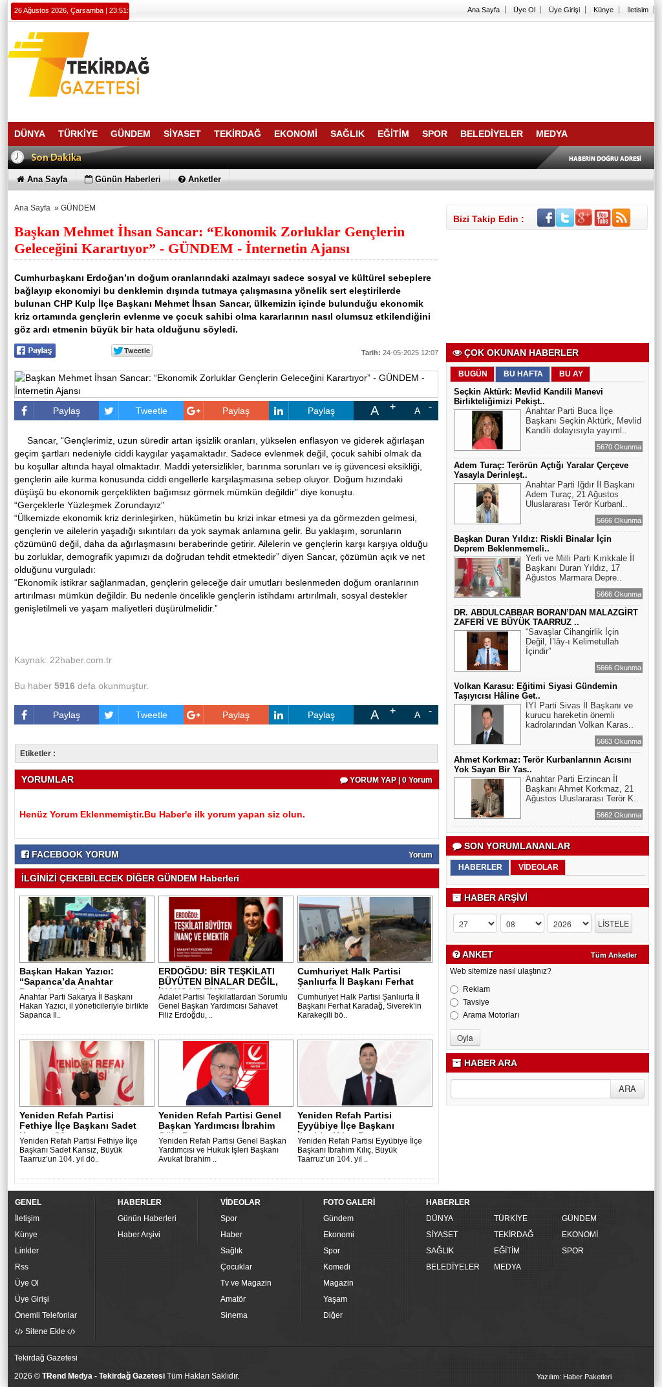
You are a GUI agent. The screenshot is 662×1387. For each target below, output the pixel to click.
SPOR (573, 1250)
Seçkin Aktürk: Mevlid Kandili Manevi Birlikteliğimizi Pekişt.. (528, 396)
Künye (603, 10)
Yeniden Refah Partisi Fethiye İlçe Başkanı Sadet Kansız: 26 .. (77, 1125)
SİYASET (442, 1234)
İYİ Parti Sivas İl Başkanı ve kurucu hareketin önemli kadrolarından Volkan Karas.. (580, 715)
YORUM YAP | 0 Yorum (390, 780)
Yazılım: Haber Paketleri (574, 1377)
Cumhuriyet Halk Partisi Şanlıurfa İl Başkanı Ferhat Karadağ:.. (355, 981)
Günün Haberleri (147, 1218)
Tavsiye (476, 1002)
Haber (231, 1234)
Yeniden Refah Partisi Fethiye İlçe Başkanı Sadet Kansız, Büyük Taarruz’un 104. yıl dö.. (78, 1150)
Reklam (476, 989)
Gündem (338, 1218)
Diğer (333, 1315)
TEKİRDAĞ (513, 1234)
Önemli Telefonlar (46, 1315)
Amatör (233, 1299)
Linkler (27, 1250)
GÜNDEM (78, 207)
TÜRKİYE (511, 1218)
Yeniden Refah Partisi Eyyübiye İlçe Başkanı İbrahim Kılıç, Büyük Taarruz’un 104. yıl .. (359, 1150)
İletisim (637, 10)
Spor (228, 1218)
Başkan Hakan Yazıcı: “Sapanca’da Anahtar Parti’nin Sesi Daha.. (66, 981)
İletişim (27, 1218)
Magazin (338, 1283)
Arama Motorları (491, 1015)
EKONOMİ (580, 1234)
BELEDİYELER (453, 1266)
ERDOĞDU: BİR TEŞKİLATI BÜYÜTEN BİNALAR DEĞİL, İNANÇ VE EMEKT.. (218, 981)
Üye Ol (524, 10)
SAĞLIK (440, 1250)
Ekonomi (338, 1234)
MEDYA (507, 1266)
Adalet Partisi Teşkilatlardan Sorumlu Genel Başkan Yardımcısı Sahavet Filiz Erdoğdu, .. (223, 1006)
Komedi (336, 1266)
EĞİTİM (507, 1250)
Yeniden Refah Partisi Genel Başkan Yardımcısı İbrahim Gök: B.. (219, 1125)
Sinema (234, 1315)
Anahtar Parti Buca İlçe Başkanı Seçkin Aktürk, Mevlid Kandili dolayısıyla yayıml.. (583, 420)
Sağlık (231, 1250)
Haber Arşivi (139, 1234)
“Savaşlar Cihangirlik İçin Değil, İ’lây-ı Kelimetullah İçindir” (572, 641)
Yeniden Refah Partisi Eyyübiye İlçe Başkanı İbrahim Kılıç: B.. (345, 1125)
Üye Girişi (564, 10)
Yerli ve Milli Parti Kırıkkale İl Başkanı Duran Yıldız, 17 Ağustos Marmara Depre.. (580, 567)
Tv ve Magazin (246, 1283)
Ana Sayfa (483, 10)
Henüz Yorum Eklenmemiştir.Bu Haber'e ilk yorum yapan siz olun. (162, 814)
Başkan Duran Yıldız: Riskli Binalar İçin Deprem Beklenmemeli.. (533, 543)
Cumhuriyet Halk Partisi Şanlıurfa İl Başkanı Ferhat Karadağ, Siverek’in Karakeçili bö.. (359, 1006)
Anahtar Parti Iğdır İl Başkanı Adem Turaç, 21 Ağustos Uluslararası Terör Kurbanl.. (580, 494)
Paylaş (66, 411)
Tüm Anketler (614, 955)
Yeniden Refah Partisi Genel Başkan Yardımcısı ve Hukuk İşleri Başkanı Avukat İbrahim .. (222, 1150)
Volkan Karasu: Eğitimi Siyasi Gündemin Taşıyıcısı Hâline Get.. (535, 691)
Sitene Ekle (45, 1331)
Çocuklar (236, 1266)
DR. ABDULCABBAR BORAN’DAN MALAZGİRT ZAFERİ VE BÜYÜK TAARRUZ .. (546, 617)
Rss (21, 1266)
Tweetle (151, 411)
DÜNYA (439, 1218)
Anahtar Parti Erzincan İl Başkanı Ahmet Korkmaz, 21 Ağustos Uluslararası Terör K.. (582, 788)
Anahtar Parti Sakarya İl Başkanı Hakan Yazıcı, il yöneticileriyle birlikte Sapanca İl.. (84, 1006)
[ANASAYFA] (150, 66)
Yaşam (335, 1299)
